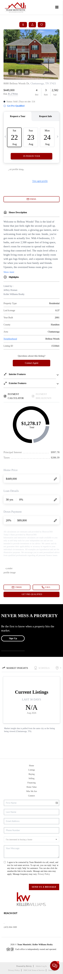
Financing (31, 783)
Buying (32, 774)
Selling (31, 778)
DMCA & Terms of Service (34, 970)
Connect (31, 796)
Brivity (29, 966)
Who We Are (31, 791)
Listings (31, 770)
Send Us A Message (44, 887)
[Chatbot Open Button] (54, 965)
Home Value (32, 787)
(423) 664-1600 (10, 927)
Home (31, 765)
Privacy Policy (44, 874)
